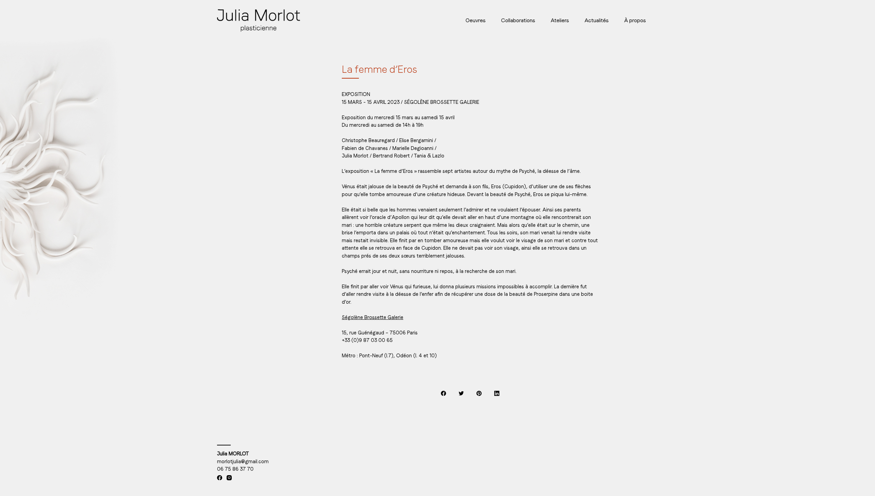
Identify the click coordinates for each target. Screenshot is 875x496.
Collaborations (518, 20)
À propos (635, 20)
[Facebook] (443, 393)
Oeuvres (476, 20)
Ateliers (560, 20)
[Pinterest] (479, 393)
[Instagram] (229, 477)
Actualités (596, 20)
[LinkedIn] (497, 393)
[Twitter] (461, 393)
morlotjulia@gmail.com (243, 461)
